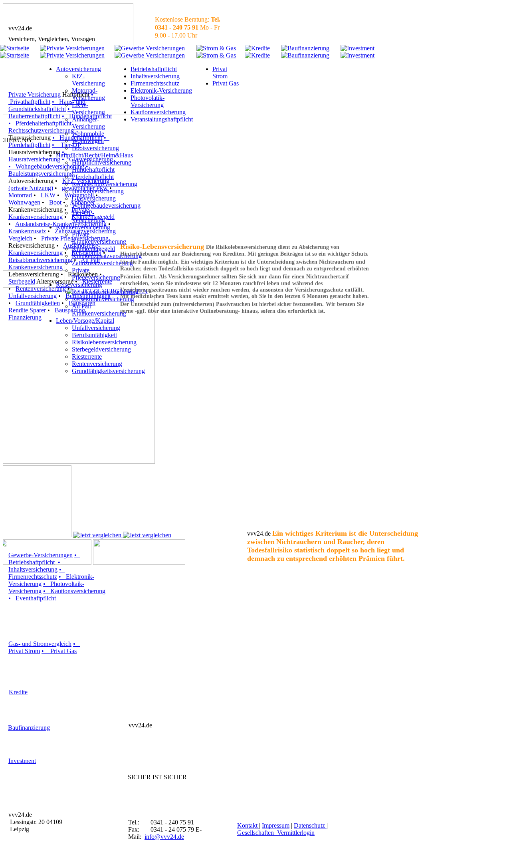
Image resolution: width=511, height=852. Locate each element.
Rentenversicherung (97, 363)
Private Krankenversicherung (99, 238)
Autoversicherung (78, 69)
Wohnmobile (88, 133)
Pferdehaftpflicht (29, 144)
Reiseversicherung (79, 284)
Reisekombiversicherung (103, 299)
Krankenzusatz (27, 231)
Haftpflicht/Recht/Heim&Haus (94, 155)
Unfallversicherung (32, 295)
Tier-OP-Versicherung (88, 216)
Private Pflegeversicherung (96, 274)
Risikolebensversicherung (104, 342)
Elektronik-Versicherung (161, 90)
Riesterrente (87, 356)
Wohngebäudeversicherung (106, 205)
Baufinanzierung (29, 727)
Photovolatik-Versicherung (147, 101)
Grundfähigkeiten (38, 303)
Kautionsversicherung (158, 112)
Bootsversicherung (95, 148)
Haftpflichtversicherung (101, 162)
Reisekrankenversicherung (105, 291)
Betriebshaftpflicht (154, 69)
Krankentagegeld (93, 248)
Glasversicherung (94, 198)
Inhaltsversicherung (155, 76)
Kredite (18, 692)
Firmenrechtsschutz (155, 83)
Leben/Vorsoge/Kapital (85, 320)
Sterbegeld (21, 281)
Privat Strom (220, 72)
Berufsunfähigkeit (94, 335)
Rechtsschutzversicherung (104, 184)
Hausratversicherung (34, 159)
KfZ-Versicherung (88, 80)
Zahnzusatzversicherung (102, 263)
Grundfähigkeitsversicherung (108, 370)
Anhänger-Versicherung (88, 123)
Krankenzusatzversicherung (107, 255)
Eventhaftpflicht (36, 598)
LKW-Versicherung (88, 108)
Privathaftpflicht (29, 101)
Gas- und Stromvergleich (39, 643)
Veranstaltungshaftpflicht (162, 119)
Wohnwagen (24, 202)
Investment (22, 760)
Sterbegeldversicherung (101, 349)
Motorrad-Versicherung (88, 94)
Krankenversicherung (83, 227)
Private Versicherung (34, 94)
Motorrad (20, 195)
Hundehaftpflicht (93, 169)
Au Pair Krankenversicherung (99, 310)
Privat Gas (225, 83)
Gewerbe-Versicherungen (40, 555)
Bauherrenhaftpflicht (34, 116)
